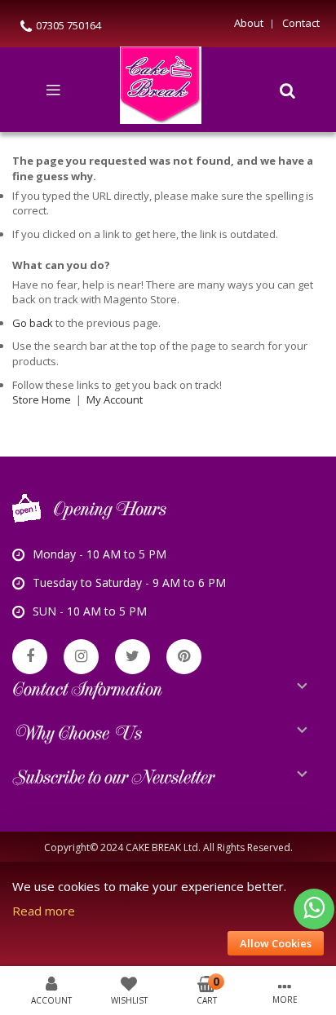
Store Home (41, 399)
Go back (32, 323)
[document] (168, 914)
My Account (114, 399)
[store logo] (160, 89)
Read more (43, 910)
